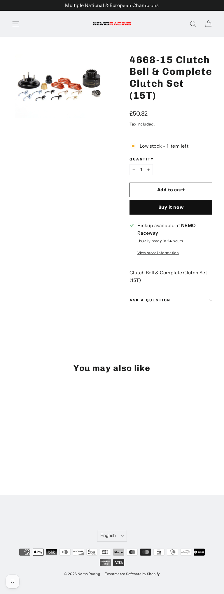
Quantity (142, 159)
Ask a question (150, 300)
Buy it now (171, 207)
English (108, 535)
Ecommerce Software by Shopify (132, 574)
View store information (158, 253)
